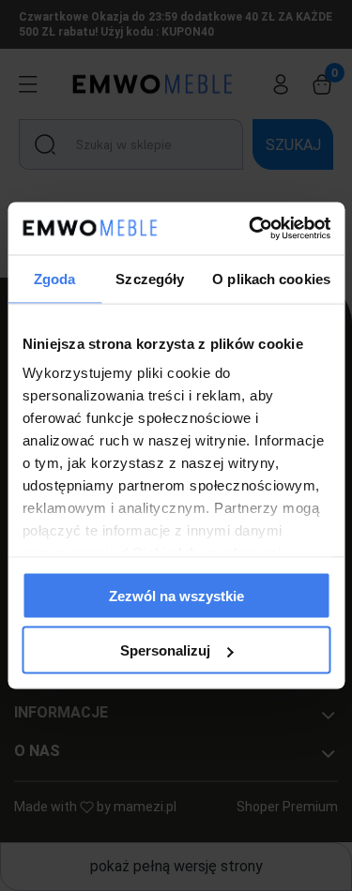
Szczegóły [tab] (149, 278)
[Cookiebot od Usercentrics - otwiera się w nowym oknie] (250, 229)
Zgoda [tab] (55, 278)
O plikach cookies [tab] (271, 278)
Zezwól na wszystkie (176, 595)
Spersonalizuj (165, 650)
